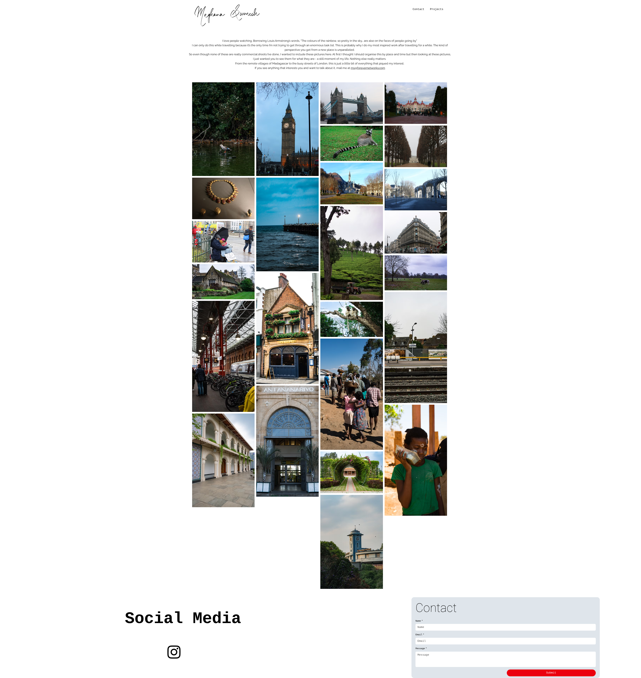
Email (419, 634)
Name (419, 621)
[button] (436, 9)
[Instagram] (174, 651)
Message (421, 648)
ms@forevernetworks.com (368, 68)
